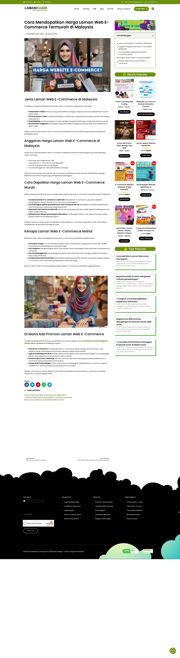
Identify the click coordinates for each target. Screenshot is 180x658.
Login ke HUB (69, 510)
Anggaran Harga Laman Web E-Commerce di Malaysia (135, 47)
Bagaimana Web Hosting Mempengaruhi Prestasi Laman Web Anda (133, 322)
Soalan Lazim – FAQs (135, 502)
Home (76, 9)
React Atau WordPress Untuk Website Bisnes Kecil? (44, 399)
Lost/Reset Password (72, 506)
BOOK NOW (124, 156)
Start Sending (146, 238)
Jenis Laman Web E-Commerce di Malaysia (135, 43)
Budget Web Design (103, 519)
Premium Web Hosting (103, 502)
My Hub (110, 9)
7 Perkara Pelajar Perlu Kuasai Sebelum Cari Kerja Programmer (48, 397)
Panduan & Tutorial (134, 506)
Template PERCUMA (103, 514)
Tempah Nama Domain (104, 506)
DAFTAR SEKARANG (146, 114)
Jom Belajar (124, 112)
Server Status (132, 519)
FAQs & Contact (124, 9)
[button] (26, 384)
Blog (102, 9)
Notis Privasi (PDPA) (71, 519)
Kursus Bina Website (135, 510)
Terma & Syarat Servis (72, 514)
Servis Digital (100, 510)
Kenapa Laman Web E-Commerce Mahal (134, 58)
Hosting (86, 9)
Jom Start (124, 241)
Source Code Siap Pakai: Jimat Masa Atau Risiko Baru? (45, 395)
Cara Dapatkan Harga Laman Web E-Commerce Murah (132, 53)
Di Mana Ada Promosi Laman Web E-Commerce (132, 62)
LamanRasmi (33, 551)
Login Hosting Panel (71, 502)
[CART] (153, 9)
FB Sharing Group (133, 514)
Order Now (146, 155)
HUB (94, 9)
